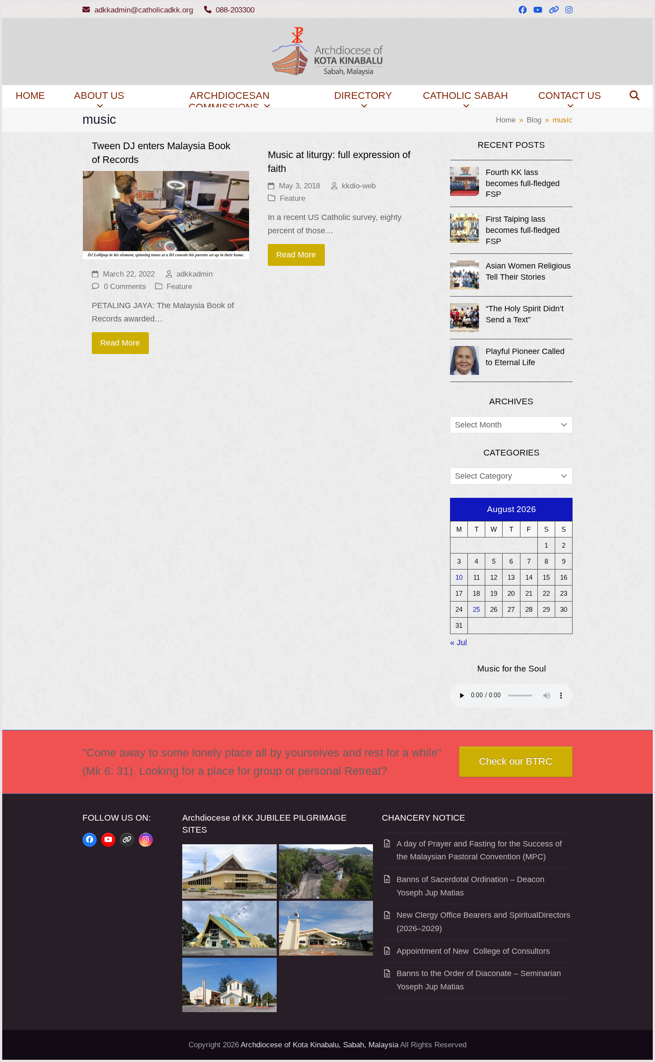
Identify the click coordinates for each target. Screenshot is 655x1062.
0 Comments (125, 286)
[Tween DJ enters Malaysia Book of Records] (166, 214)
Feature (179, 286)
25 (476, 609)
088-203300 (235, 10)
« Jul (458, 642)
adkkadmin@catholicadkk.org (143, 10)
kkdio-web (359, 186)
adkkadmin (194, 274)
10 (459, 577)
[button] (634, 96)
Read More (120, 342)
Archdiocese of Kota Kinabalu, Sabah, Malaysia (319, 1045)
